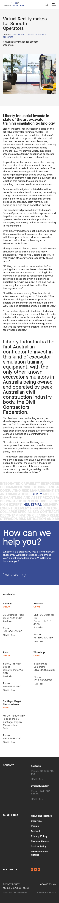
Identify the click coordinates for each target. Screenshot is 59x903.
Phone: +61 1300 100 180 (42, 772)
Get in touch (12, 574)
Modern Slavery (40, 841)
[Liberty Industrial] (13, 4)
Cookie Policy (39, 846)
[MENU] (54, 4)
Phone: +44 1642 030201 (40, 793)
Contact (35, 831)
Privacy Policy (39, 836)
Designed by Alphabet (15, 892)
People (35, 826)
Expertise (36, 821)
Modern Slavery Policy (16, 888)
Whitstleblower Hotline (39, 853)
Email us (7, 635)
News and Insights (41, 815)
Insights (7, 34)
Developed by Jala (46, 892)
